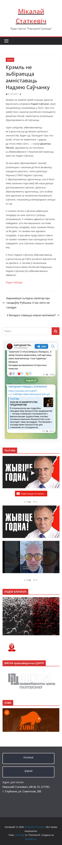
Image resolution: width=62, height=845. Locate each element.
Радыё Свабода (14, 282)
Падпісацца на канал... (33, 493)
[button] (35, 502)
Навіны (10, 60)
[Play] (33, 473)
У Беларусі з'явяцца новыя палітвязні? (31, 315)
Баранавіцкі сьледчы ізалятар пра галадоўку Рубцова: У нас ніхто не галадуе (28, 302)
